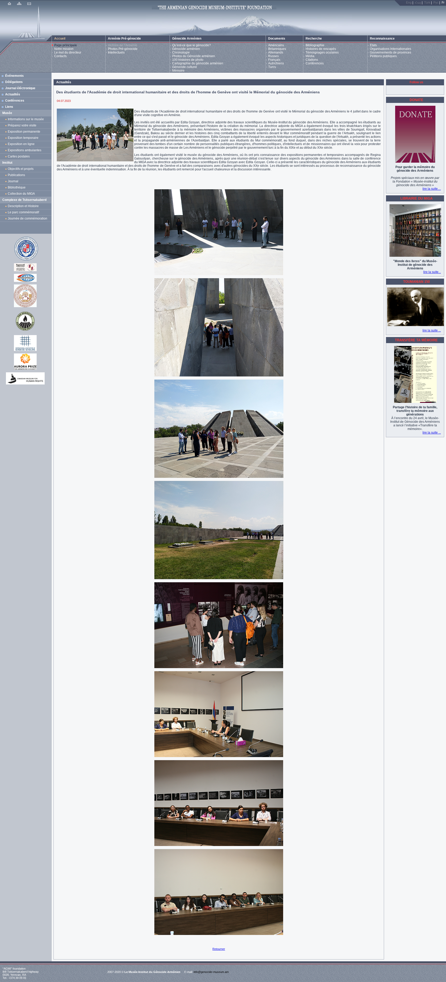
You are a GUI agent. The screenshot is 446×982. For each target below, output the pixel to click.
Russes (273, 56)
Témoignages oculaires (322, 52)
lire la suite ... (432, 330)
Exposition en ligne (22, 144)
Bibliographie (315, 45)
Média (310, 56)
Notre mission (64, 49)
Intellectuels (116, 52)
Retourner (218, 948)
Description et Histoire (23, 206)
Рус (436, 2)
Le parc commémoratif (23, 212)
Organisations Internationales (390, 49)
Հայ (418, 2)
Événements (14, 76)
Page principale (65, 45)
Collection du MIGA (21, 193)
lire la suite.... (432, 189)
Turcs (272, 67)
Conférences (315, 63)
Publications (16, 175)
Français (274, 60)
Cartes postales (19, 156)
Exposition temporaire (23, 138)
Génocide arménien (186, 49)
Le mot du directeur (67, 52)
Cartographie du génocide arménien (197, 63)
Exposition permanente (24, 131)
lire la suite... (432, 272)
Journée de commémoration (27, 218)
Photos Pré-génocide (123, 49)
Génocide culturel (184, 67)
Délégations (14, 82)
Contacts (60, 56)
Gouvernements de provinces (390, 52)
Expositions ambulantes (25, 150)
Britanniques (277, 49)
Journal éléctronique (20, 88)
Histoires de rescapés (321, 49)
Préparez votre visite (22, 125)
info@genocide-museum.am (211, 971)
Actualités (12, 94)
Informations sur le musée (26, 119)
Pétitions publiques (383, 56)
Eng (409, 2)
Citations (312, 60)
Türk (427, 2)
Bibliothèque (17, 187)
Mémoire (178, 70)
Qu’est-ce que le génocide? (191, 45)
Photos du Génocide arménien (193, 56)
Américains (276, 45)
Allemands (275, 52)
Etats (373, 45)
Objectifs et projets (21, 169)
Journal (14, 181)
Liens (9, 107)
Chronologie (181, 52)
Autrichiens (276, 63)
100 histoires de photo (187, 60)
